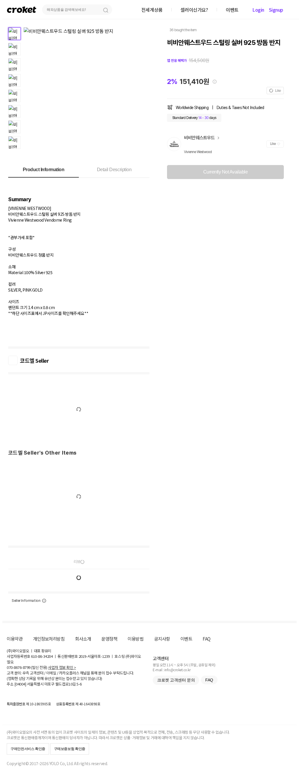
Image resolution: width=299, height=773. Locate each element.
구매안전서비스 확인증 (28, 749)
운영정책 (109, 638)
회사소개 (83, 638)
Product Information (44, 169)
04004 (20, 684)
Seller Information (26, 601)
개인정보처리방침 (49, 638)
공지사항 (162, 638)
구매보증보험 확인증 (69, 749)
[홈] (21, 9)
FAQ (207, 638)
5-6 (79, 684)
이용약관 (14, 638)
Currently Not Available (225, 171)
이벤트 (186, 638)
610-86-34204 (42, 656)
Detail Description (114, 169)
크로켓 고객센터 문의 (176, 680)
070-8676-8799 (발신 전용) (27, 667)
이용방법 (135, 638)
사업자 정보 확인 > (62, 667)
